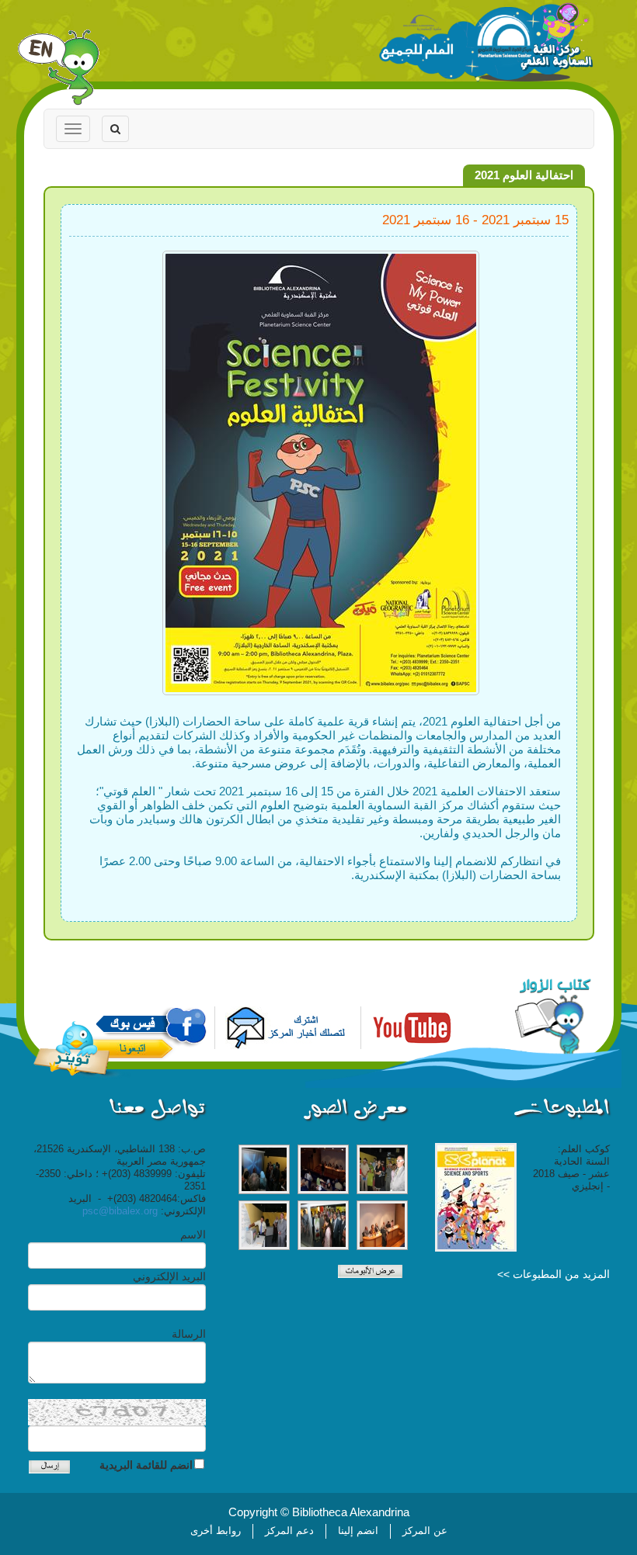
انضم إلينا (358, 1530)
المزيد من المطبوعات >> (553, 1274)
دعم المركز (289, 1530)
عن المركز (424, 1530)
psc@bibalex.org (120, 1211)
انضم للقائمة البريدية (146, 1465)
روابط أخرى (215, 1530)
